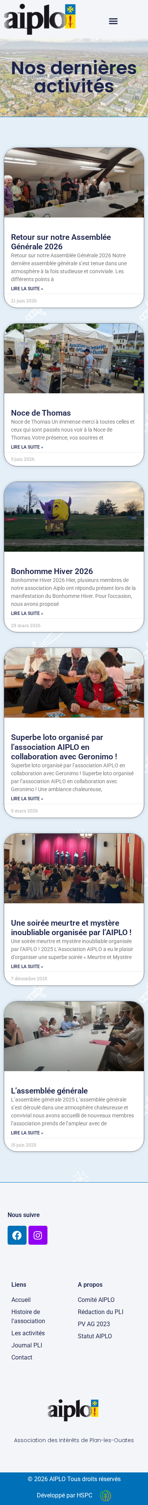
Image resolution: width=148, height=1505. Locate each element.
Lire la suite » (27, 288)
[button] (113, 21)
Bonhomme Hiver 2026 (52, 571)
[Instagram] (37, 1235)
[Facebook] (17, 1235)
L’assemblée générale (49, 1090)
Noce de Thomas (41, 413)
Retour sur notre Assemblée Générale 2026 (61, 242)
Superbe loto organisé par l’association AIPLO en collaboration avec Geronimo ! (64, 747)
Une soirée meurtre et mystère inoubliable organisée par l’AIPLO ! (71, 927)
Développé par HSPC (64, 1495)
